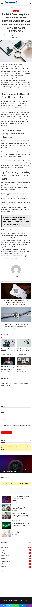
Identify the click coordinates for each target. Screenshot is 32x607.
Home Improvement (7, 561)
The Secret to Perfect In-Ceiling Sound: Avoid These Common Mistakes (14, 470)
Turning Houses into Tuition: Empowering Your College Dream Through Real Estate (20, 507)
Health (4, 558)
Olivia (7, 35)
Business (4, 564)
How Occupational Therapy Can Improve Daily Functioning (20, 532)
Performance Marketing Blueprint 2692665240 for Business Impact (8, 350)
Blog (3, 553)
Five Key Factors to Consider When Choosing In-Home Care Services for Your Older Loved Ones (20, 516)
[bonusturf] (11, 2)
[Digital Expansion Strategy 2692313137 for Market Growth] (24, 343)
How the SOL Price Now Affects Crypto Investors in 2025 (20, 524)
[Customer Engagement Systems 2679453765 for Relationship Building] (8, 361)
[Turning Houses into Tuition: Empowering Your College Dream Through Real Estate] (6, 507)
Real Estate (5, 555)
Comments (26, 491)
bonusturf (18, 7)
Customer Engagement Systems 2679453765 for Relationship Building (8, 368)
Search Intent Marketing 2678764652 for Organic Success (23, 368)
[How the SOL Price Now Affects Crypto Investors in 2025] (6, 525)
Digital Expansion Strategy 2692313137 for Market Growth (23, 350)
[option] (16, 464)
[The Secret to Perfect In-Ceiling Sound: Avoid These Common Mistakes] (6, 499)
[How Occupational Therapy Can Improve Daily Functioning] (6, 533)
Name (3, 406)
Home (13, 7)
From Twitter (5, 477)
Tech (3, 550)
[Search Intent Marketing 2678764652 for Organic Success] (24, 361)
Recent (15, 491)
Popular (5, 491)
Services (4, 566)
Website (3, 419)
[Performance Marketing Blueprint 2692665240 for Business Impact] (8, 343)
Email (3, 412)
